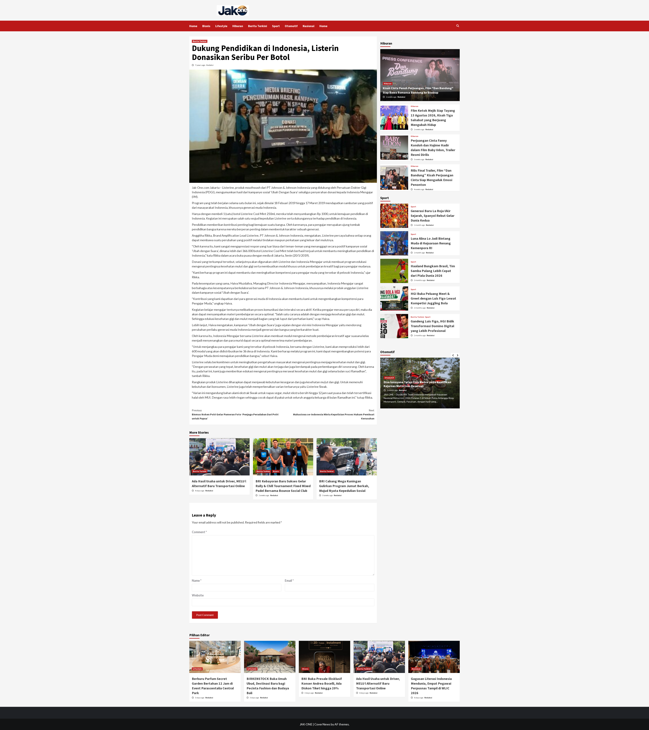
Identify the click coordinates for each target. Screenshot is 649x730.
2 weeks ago (264, 495)
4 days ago (200, 490)
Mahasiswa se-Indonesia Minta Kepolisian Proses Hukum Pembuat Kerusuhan (333, 414)
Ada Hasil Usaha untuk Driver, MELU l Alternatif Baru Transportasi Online (378, 683)
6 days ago (419, 697)
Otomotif (291, 26)
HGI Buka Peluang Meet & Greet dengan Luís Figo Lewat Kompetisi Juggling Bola (433, 298)
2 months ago (420, 280)
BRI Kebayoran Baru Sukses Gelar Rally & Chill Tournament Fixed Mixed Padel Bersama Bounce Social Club (283, 486)
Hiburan (237, 26)
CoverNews (322, 724)
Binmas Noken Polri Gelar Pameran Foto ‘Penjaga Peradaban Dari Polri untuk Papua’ (235, 414)
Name (196, 580)
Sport (276, 26)
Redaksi (209, 65)
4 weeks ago (419, 189)
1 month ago (419, 225)
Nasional (308, 26)
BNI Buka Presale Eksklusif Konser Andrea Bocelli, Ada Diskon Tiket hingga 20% (321, 683)
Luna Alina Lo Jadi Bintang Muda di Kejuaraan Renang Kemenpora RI (431, 243)
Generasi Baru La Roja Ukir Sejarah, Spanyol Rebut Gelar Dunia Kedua (432, 215)
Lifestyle (221, 26)
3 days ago (200, 697)
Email (289, 580)
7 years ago (200, 65)
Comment (199, 532)
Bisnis (206, 26)
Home (193, 26)
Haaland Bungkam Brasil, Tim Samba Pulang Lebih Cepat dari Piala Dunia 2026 (433, 271)
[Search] (457, 26)
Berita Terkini (257, 26)
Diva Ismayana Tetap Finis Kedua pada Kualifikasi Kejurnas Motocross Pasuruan (417, 384)
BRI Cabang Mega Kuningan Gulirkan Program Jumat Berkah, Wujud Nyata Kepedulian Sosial (344, 486)
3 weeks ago (327, 495)
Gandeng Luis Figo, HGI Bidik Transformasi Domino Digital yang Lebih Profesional (432, 326)
